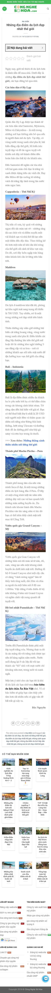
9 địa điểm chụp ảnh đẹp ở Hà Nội (8, 840)
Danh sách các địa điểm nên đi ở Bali (25, 875)
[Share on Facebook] (18, 723)
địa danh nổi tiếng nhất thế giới (34, 736)
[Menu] (4, 9)
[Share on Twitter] (23, 723)
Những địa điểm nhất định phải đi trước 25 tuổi (8, 876)
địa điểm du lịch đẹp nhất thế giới (18, 739)
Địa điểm (25, 21)
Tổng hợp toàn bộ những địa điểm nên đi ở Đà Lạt (42, 876)
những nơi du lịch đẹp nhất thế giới (30, 744)
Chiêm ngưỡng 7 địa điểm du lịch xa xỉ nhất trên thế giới (25, 809)
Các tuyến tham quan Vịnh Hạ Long (42, 772)
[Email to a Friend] (28, 723)
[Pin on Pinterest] (33, 723)
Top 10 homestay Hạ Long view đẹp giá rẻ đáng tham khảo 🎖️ (26, 775)
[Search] (48, 8)
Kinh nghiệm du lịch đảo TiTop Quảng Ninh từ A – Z (8, 774)
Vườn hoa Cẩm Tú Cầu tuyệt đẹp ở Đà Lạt (25, 842)
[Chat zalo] (45, 978)
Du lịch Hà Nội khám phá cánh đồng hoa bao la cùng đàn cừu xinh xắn (42, 844)
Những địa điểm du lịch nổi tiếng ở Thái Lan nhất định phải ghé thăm (9, 810)
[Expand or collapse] (42, 48)
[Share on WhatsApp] (13, 723)
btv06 (36, 36)
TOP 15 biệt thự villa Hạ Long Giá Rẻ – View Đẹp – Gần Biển (42, 809)
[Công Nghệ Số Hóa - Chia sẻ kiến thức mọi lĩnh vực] (25, 9)
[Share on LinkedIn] (37, 723)
